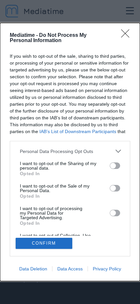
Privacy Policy (107, 268)
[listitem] (70, 151)
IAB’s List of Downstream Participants (77, 131)
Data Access (70, 268)
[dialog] (70, 152)
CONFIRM (44, 243)
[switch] (115, 165)
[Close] (127, 35)
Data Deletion (33, 268)
